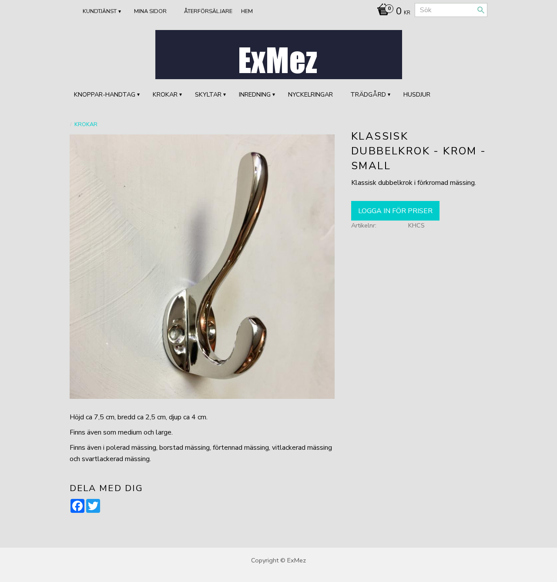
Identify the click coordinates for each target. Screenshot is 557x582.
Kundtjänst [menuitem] (100, 11)
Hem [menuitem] (247, 11)
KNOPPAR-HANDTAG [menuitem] (104, 94)
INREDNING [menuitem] (255, 94)
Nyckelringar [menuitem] (310, 94)
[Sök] (480, 10)
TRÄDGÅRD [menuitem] (368, 94)
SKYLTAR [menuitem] (208, 94)
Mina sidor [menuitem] (150, 11)
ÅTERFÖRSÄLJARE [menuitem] (208, 11)
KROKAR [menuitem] (165, 94)
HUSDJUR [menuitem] (416, 94)
